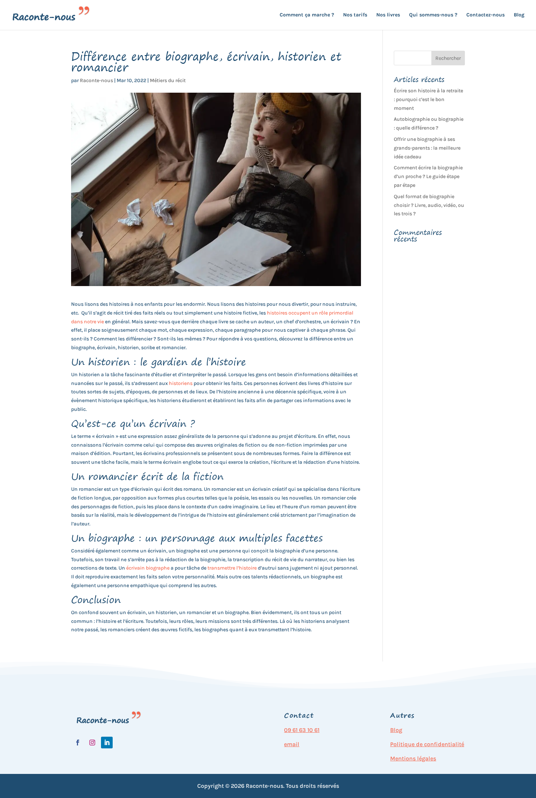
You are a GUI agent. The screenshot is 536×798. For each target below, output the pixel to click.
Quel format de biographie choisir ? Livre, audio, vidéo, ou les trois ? (429, 205)
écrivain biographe (148, 568)
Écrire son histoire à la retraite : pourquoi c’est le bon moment (428, 99)
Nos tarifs (355, 15)
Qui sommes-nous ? (433, 15)
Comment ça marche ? (307, 15)
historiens (181, 383)
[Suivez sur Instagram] (92, 742)
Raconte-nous (96, 80)
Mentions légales (413, 758)
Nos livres (388, 15)
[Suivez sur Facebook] (77, 742)
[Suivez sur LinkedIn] (107, 742)
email (291, 744)
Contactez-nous (485, 15)
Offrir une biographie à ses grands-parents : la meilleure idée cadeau (427, 148)
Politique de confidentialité (427, 744)
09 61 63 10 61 (301, 729)
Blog (519, 15)
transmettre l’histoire (232, 568)
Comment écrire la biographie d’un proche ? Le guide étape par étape (428, 176)
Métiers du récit (168, 80)
